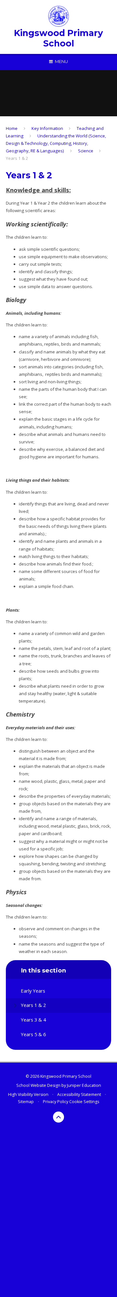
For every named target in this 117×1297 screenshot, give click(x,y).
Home (12, 128)
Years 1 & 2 (17, 158)
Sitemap (26, 1101)
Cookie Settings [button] (84, 1101)
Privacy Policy (55, 1101)
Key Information (47, 128)
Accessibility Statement (79, 1094)
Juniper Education (84, 1085)
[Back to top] (58, 1117)
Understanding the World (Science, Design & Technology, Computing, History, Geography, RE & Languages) (56, 143)
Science (85, 151)
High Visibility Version (28, 1094)
